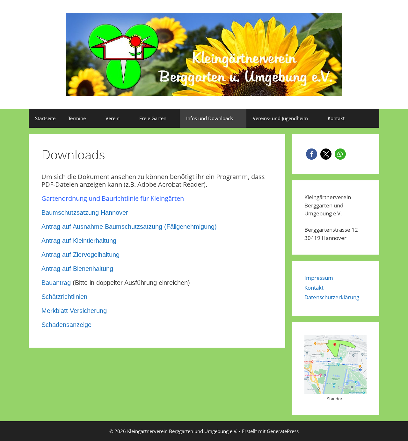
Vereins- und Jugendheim (280, 118)
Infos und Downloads (209, 118)
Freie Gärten (152, 118)
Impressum (318, 277)
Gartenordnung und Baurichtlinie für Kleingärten (112, 198)
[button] (311, 154)
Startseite (45, 118)
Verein (113, 118)
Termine (77, 118)
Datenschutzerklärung (331, 297)
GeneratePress (283, 431)
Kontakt (336, 118)
